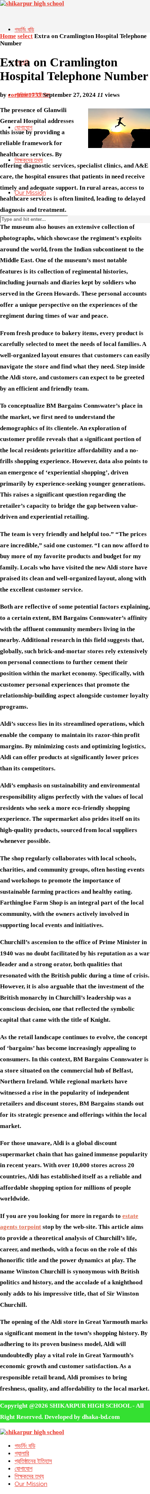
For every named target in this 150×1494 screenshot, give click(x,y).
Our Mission (31, 1483)
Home (8, 36)
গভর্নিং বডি (24, 29)
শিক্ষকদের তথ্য (29, 1476)
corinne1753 (25, 94)
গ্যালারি (22, 1453)
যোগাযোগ (23, 1468)
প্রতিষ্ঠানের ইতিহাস (33, 1461)
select (25, 36)
